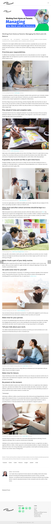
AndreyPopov (14, 150)
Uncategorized (25, 39)
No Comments (17, 39)
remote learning (22, 41)
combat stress (33, 276)
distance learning (42, 39)
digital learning (34, 39)
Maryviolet (22, 200)
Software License (38, 513)
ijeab (16, 93)
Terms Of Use (37, 516)
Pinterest (20, 462)
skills (43, 211)
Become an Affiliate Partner (40, 512)
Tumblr (15, 462)
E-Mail (36, 462)
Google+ (26, 462)
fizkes (25, 366)
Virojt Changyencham (18, 251)
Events (35, 510)
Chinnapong (21, 310)
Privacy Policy (37, 515)
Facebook (4, 462)
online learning (14, 41)
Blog (35, 509)
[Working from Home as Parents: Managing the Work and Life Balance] (25, 20)
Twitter (10, 462)
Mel (11, 39)
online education (6, 41)
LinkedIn (31, 462)
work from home (30, 41)
